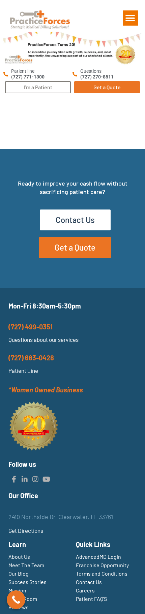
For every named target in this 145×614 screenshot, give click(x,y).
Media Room (22, 598)
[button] (130, 18)
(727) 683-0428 (31, 358)
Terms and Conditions (101, 573)
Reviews (18, 607)
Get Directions (25, 530)
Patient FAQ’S (91, 598)
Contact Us (89, 582)
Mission (17, 590)
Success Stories (27, 582)
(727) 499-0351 (30, 327)
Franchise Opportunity (102, 565)
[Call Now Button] (16, 599)
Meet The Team (26, 565)
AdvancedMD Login (98, 556)
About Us (19, 556)
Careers (85, 590)
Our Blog (18, 573)
